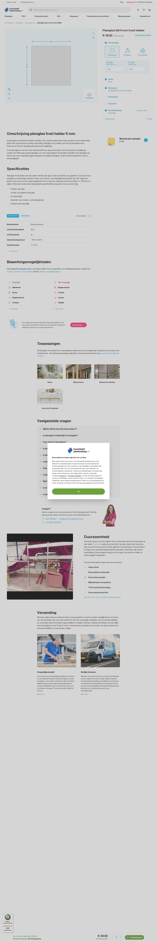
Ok (78, 491)
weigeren (62, 475)
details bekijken (75, 475)
